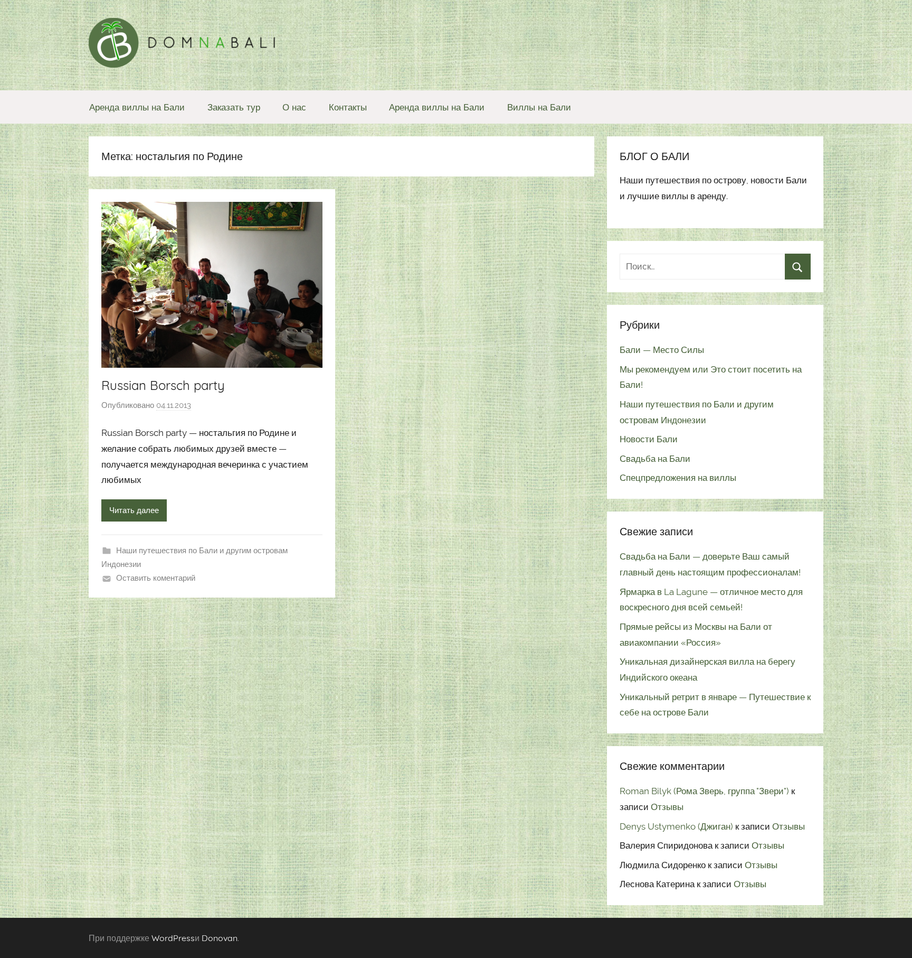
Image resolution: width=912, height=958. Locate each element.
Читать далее (134, 510)
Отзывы (667, 807)
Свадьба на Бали (655, 458)
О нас (294, 107)
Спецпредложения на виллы (678, 477)
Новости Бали (649, 439)
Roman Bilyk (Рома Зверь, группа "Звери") (704, 791)
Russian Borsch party (163, 385)
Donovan (220, 938)
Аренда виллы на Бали (137, 107)
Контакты (348, 107)
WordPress (173, 938)
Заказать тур (233, 107)
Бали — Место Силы (662, 350)
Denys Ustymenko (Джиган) (676, 826)
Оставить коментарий (155, 578)
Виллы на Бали (539, 107)
